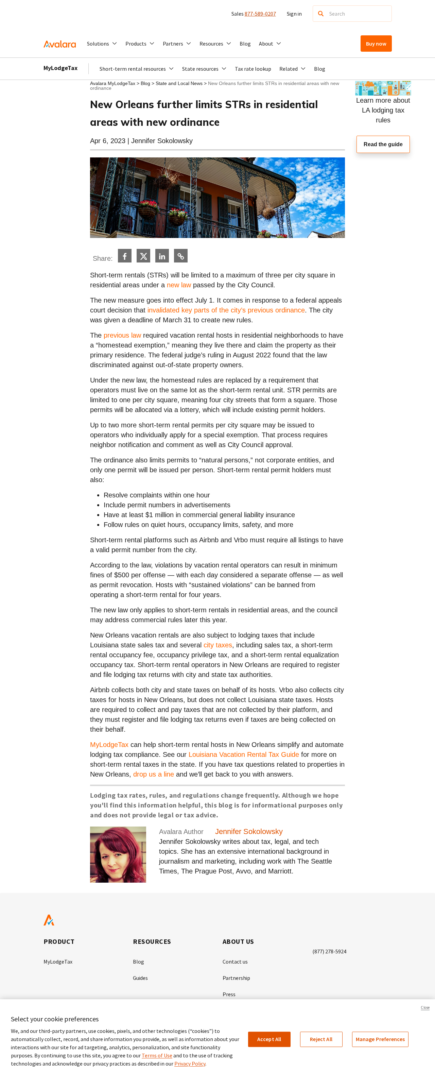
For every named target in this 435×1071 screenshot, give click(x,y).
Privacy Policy (189, 1063)
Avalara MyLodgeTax (112, 83)
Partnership (236, 977)
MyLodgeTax (60, 68)
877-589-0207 (260, 13)
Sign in (294, 13)
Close (425, 1007)
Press (229, 994)
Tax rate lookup (253, 68)
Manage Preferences (380, 1039)
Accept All (269, 1039)
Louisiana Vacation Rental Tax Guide (244, 754)
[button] (102, 43)
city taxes (218, 645)
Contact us (235, 961)
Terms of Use (157, 1055)
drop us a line (153, 774)
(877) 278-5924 (329, 951)
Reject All (321, 1039)
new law (179, 285)
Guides (140, 977)
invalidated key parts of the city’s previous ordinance (226, 310)
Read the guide (383, 144)
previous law (122, 335)
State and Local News (180, 83)
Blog (245, 43)
